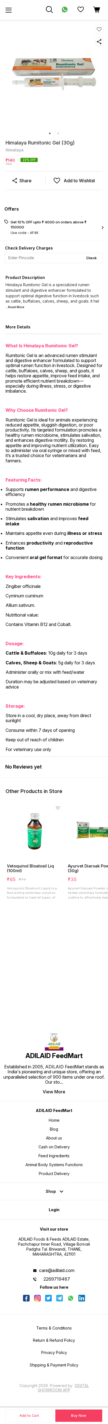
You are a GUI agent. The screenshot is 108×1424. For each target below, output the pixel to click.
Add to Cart (29, 1415)
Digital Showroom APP (63, 1387)
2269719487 (56, 1278)
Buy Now (78, 1415)
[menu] (9, 10)
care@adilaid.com (56, 1270)
